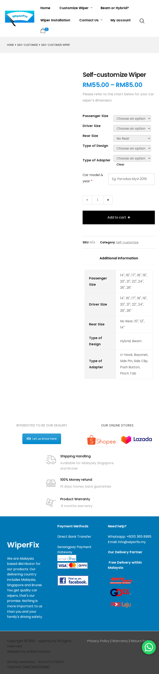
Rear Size (90, 135)
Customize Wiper (74, 8)
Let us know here (45, 439)
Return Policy (141, 641)
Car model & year (93, 178)
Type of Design (95, 145)
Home (45, 8)
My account (121, 20)
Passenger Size (95, 116)
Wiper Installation (55, 20)
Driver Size (92, 125)
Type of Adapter (97, 160)
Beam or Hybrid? (115, 8)
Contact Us (89, 20)
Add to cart (116, 217)
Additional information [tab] (119, 258)
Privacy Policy (98, 641)
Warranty (120, 641)
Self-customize (27, 45)
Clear (120, 165)
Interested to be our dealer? (41, 425)
